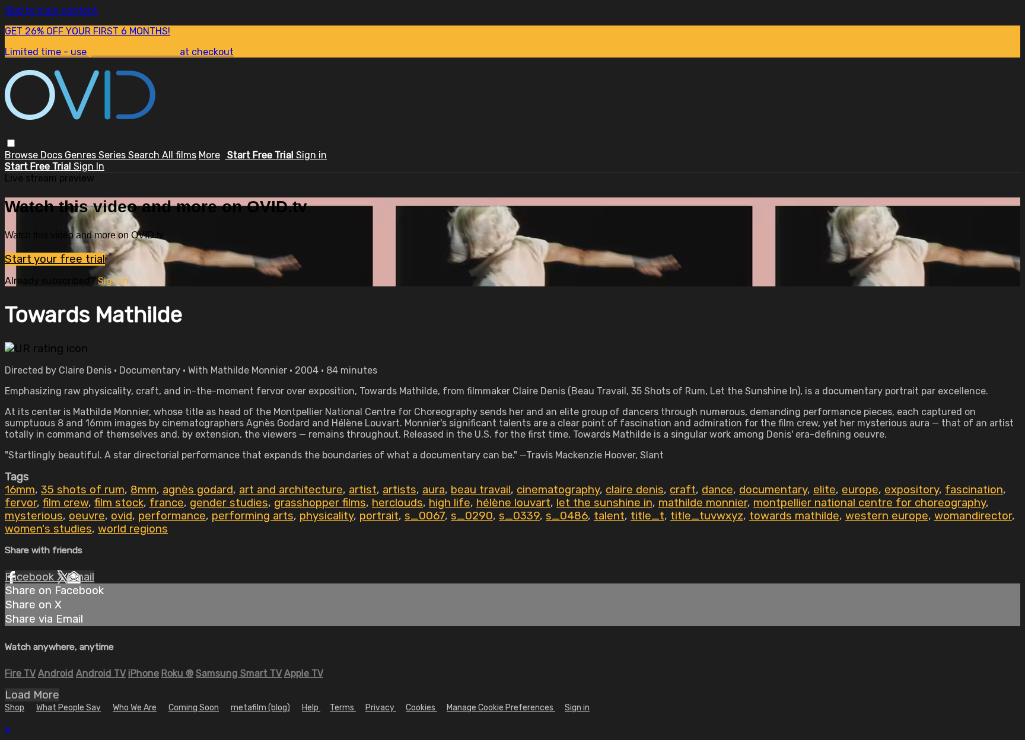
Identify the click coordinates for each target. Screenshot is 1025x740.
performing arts (253, 515)
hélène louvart (513, 502)
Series (113, 155)
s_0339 (519, 515)
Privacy (380, 708)
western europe (886, 515)
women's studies (48, 528)
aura (433, 489)
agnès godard (198, 489)
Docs (52, 155)
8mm (143, 489)
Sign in (311, 155)
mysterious (34, 515)
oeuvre (87, 515)
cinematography (558, 489)
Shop (14, 708)
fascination (974, 489)
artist (363, 489)
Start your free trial (55, 259)
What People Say (68, 708)
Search (145, 155)
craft (683, 489)
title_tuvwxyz (706, 515)
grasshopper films (320, 502)
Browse (22, 155)
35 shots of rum (83, 489)
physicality (327, 515)
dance (717, 489)
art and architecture (291, 489)
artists (399, 489)
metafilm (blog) (260, 708)
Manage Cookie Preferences (501, 708)
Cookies (421, 708)
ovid (121, 515)
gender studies (229, 502)
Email (80, 576)
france (166, 502)
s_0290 (472, 515)
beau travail (481, 489)
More (209, 155)
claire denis (635, 489)
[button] (11, 143)
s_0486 (567, 515)
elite (824, 489)
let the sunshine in (604, 502)
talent (609, 515)
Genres (81, 155)
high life (449, 502)
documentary (773, 489)
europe (860, 489)
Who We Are (135, 708)
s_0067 (425, 515)
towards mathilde (794, 515)
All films (179, 155)
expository (911, 489)
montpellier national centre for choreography (869, 502)
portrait (379, 515)
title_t (647, 515)
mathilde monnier (702, 502)
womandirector (973, 515)
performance (172, 515)
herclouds (397, 502)
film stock (119, 502)
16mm (20, 489)
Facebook (31, 576)
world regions (133, 528)
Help (311, 708)
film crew (65, 502)
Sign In (89, 166)
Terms (343, 708)
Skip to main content (51, 10)
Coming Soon (193, 708)
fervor (21, 502)
